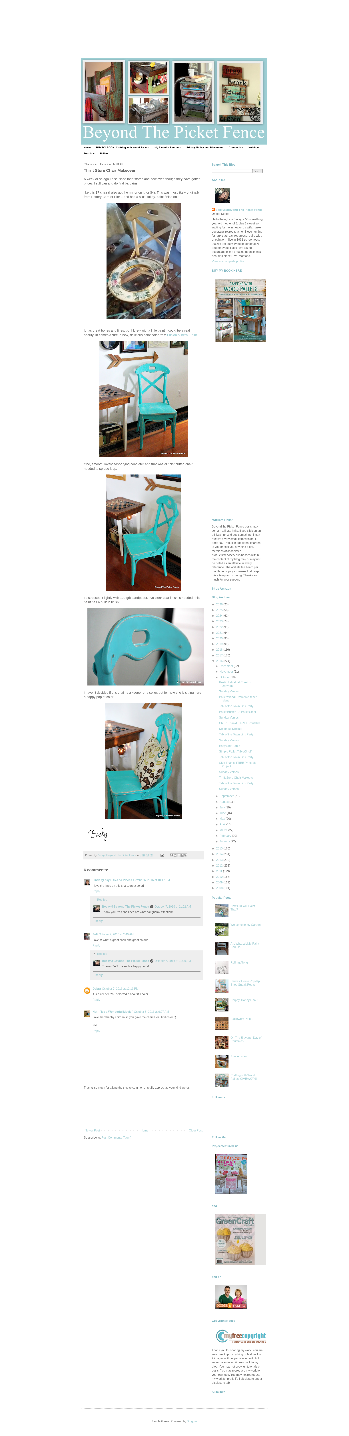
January (225, 841)
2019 (219, 644)
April (223, 824)
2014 (219, 854)
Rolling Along (239, 962)
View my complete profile (228, 261)
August (224, 801)
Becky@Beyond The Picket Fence (125, 906)
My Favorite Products (168, 147)
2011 (219, 871)
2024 (219, 615)
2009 (219, 882)
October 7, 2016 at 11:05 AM (173, 960)
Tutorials (89, 153)
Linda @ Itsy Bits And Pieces (112, 880)
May (223, 818)
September (227, 796)
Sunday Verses (229, 691)
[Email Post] (162, 855)
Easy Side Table (229, 745)
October (225, 677)
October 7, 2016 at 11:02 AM (173, 906)
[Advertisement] (174, 25)
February (226, 835)
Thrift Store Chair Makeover (236, 777)
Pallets (104, 153)
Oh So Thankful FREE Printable (239, 723)
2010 (219, 876)
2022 (219, 627)
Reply (96, 891)
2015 (219, 848)
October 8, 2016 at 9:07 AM (151, 1011)
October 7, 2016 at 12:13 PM (120, 988)
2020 (219, 638)
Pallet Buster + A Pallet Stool (237, 711)
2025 (219, 610)
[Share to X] (178, 855)
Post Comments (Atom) (116, 1137)
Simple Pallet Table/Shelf (235, 751)
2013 (219, 859)
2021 (219, 632)
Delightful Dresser (230, 728)
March (224, 830)
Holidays (253, 147)
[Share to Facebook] (182, 855)
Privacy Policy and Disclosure (204, 147)
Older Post (195, 1130)
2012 (219, 865)
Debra (97, 988)
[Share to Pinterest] (185, 855)
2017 (219, 655)
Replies (102, 899)
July (223, 807)
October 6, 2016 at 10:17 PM (151, 880)
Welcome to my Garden (245, 924)
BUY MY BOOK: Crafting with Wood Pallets (122, 147)
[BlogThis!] (175, 855)
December (227, 666)
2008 (219, 888)
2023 (219, 621)
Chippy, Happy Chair (243, 1000)
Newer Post (92, 1130)
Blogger (192, 1421)
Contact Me (236, 147)
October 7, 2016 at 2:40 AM (116, 934)
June (223, 813)
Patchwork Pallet (241, 1018)
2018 (219, 649)
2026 (219, 604)
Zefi (95, 934)
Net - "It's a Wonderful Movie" (113, 1011)
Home (87, 147)
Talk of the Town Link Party (236, 706)
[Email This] (171, 855)
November (227, 671)
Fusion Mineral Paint (182, 335)
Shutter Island (239, 1056)
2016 (219, 661)
